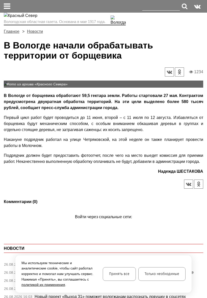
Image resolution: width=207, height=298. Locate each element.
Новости (35, 31)
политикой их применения (43, 285)
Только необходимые (162, 274)
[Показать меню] (7, 6)
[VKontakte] (102, 224)
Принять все (119, 274)
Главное (11, 31)
